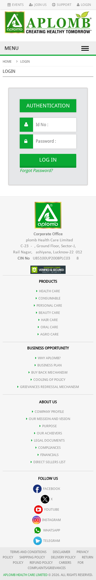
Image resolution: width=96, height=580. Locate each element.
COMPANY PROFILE (49, 412)
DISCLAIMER (61, 552)
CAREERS (65, 563)
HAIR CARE (49, 320)
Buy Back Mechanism (49, 372)
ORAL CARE (49, 327)
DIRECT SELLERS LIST (49, 462)
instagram (51, 520)
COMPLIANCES (49, 448)
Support (64, 5)
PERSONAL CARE (49, 305)
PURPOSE (49, 426)
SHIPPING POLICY (32, 557)
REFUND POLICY (41, 563)
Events (18, 5)
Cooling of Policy (49, 380)
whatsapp (51, 530)
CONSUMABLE (49, 298)
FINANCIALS (49, 455)
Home (7, 61)
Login (86, 5)
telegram (51, 541)
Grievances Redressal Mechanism (49, 387)
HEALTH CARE (49, 291)
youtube (51, 509)
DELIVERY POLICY (63, 557)
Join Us (40, 5)
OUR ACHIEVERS (49, 433)
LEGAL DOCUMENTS (49, 440)
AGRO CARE (49, 334)
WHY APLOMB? (49, 358)
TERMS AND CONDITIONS (28, 552)
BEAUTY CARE (49, 313)
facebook (51, 489)
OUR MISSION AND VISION (49, 419)
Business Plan (49, 365)
